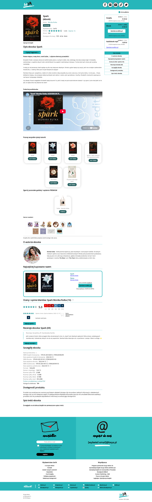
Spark (32, 155)
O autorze (116, 56)
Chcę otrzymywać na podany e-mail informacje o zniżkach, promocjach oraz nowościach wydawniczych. (51, 448)
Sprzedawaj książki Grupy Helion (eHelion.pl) (102, 468)
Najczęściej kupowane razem (116, 59)
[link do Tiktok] (121, 4)
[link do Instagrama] (110, 4)
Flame (52, 155)
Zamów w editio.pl (117, 31)
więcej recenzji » (30, 343)
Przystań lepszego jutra (72, 180)
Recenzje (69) (116, 65)
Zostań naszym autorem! (49, 470)
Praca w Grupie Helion (102, 476)
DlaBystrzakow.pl (90, 485)
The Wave (53, 179)
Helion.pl (43, 485)
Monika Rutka (52, 22)
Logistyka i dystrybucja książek (102, 478)
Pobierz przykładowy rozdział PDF (34, 381)
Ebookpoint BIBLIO (102, 472)
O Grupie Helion (49, 465)
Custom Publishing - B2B (102, 474)
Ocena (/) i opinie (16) (116, 62)
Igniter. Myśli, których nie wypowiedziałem (93, 156)
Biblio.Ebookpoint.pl (106, 487)
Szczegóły (117, 67)
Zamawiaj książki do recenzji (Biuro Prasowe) (102, 470)
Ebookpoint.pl (44, 487)
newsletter (49, 436)
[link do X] (126, 4)
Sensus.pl (73, 485)
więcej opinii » (29, 324)
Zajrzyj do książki (28, 43)
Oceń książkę (49, 474)
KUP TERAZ (32, 158)
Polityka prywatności (50, 476)
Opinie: (72, 31)
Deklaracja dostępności (49, 478)
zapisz (45, 454)
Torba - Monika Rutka (63, 208)
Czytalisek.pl (73, 487)
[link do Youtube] (115, 4)
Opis (116, 53)
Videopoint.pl (59, 487)
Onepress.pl (58, 485)
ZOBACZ (62, 211)
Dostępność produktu (116, 70)
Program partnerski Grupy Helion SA (102, 465)
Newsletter (49, 472)
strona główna (124, 12)
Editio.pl (117, 485)
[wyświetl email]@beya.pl (102, 442)
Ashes (73, 155)
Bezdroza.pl (103, 485)
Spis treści (116, 73)
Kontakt (49, 468)
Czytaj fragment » (32, 52)
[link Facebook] (105, 4)
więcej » (42, 451)
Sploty (87, 487)
